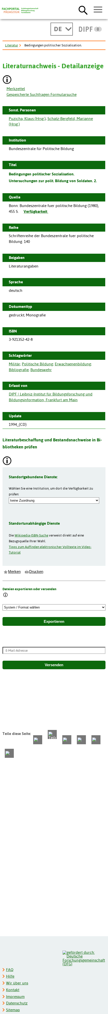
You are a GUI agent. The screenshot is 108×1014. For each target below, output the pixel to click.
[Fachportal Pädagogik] (20, 10)
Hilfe (10, 976)
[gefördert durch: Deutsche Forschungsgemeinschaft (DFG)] (83, 958)
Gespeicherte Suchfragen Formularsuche (42, 94)
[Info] (6, 595)
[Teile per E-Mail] (95, 739)
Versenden (54, 665)
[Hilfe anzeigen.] (7, 80)
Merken (14, 572)
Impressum (15, 996)
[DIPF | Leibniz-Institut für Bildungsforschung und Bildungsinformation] (90, 29)
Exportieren (54, 622)
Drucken (36, 572)
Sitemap (13, 1010)
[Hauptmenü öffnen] (98, 10)
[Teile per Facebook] (37, 739)
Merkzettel (16, 89)
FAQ (9, 970)
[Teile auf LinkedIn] (81, 739)
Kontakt (12, 990)
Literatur (11, 45)
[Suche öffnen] (83, 10)
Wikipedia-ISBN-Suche (31, 535)
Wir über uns (17, 983)
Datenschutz (17, 1003)
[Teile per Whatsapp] (66, 739)
